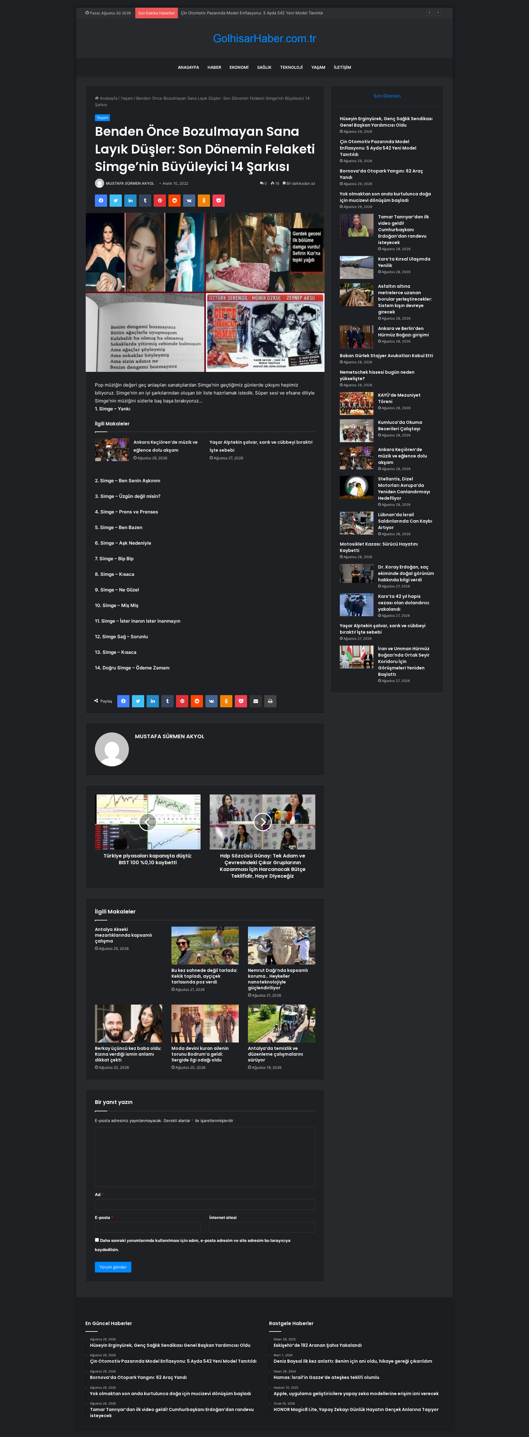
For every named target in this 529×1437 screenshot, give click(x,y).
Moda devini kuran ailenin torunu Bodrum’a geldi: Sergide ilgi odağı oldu (200, 1054)
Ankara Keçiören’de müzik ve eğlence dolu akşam (402, 455)
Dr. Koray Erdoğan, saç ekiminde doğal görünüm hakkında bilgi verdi (406, 573)
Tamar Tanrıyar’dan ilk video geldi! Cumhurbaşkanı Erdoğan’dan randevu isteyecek (403, 230)
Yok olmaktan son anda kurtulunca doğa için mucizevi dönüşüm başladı (385, 197)
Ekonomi (239, 67)
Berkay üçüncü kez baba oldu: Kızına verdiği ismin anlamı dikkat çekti (128, 1054)
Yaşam (318, 67)
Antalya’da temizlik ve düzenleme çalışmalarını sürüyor (275, 1054)
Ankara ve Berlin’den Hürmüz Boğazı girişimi (403, 331)
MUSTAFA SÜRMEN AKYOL (130, 183)
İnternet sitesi (223, 1217)
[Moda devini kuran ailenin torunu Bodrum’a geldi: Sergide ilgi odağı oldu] (205, 1024)
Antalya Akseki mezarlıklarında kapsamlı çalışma (123, 935)
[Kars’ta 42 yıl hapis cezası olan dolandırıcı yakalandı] (356, 604)
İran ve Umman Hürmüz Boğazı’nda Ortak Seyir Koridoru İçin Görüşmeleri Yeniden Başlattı (404, 661)
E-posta (104, 1217)
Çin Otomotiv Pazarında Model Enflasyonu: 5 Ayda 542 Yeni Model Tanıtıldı (378, 148)
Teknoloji (291, 67)
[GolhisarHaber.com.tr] (264, 38)
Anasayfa (188, 67)
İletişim (342, 67)
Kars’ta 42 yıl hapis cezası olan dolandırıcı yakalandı (403, 602)
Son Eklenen (387, 96)
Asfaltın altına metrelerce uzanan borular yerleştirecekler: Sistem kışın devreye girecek (405, 299)
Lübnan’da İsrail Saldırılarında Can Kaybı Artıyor (405, 521)
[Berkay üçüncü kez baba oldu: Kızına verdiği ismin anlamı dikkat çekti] (128, 1024)
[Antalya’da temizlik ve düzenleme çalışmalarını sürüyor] (281, 1024)
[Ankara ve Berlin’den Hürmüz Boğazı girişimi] (356, 336)
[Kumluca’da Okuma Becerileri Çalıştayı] (356, 430)
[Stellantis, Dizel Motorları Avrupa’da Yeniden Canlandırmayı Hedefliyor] (356, 487)
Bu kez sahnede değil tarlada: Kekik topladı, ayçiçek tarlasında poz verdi (204, 976)
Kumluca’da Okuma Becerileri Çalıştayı (400, 425)
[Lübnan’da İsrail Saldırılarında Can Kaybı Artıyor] (356, 523)
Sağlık (264, 67)
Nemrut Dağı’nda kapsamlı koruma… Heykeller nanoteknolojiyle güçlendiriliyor (278, 979)
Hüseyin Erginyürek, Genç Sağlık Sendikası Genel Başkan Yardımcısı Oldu (386, 122)
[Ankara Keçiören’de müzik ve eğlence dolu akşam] (112, 449)
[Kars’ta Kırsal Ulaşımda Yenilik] (356, 267)
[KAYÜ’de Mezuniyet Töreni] (356, 403)
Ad (99, 1194)
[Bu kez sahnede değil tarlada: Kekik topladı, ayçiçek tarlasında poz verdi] (205, 946)
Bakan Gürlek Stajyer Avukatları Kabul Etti (386, 356)
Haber (214, 67)
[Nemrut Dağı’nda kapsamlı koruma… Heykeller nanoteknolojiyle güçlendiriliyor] (281, 946)
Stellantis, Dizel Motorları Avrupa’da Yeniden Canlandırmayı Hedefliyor (404, 488)
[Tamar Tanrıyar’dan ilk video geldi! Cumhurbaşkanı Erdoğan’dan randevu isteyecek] (356, 225)
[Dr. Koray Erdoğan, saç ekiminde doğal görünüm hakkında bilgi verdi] (356, 573)
